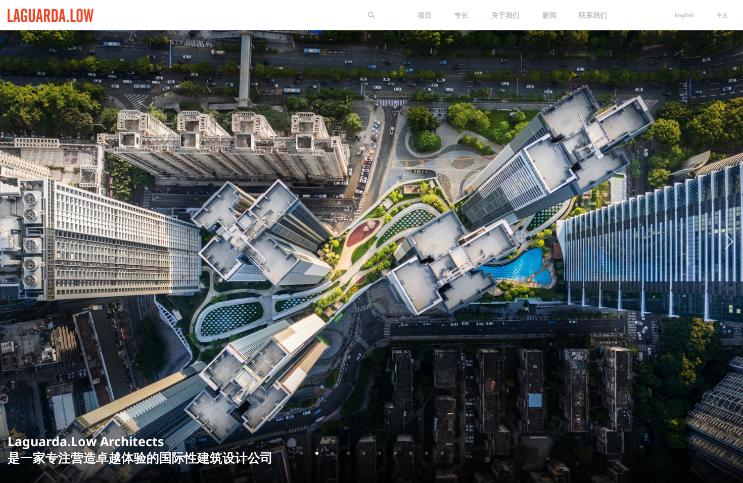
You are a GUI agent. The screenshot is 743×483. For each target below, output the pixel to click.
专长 (461, 15)
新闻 (549, 15)
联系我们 (593, 15)
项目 (424, 15)
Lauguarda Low (34, 13)
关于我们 (505, 15)
